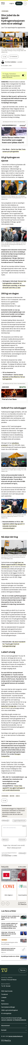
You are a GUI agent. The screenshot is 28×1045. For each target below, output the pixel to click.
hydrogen (5, 11)
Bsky (2, 1000)
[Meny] (25, 3)
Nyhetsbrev (5, 1004)
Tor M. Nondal (5, 986)
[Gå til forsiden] (3, 3)
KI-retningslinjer (6, 1013)
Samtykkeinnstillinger (8, 1007)
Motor (12, 796)
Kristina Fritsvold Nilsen (9, 979)
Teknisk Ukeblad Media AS (15, 1036)
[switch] (24, 75)
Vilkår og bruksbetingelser (9, 1010)
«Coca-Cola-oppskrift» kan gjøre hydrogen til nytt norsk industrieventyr (13, 788)
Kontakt (3, 1030)
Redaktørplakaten (20, 1020)
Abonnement (5, 1025)
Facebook (4, 994)
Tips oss (22, 970)
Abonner (19, 3)
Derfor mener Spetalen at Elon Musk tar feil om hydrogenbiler (13, 377)
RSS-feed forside (6, 991)
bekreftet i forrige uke (8, 706)
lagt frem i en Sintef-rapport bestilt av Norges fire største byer (13, 564)
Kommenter (14, 56)
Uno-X (18, 796)
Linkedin (3, 997)
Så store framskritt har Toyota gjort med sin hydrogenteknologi (13, 644)
